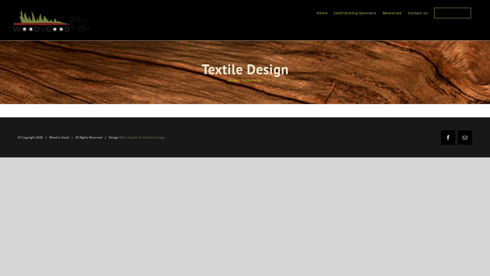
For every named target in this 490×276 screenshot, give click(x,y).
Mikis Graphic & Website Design (142, 137)
